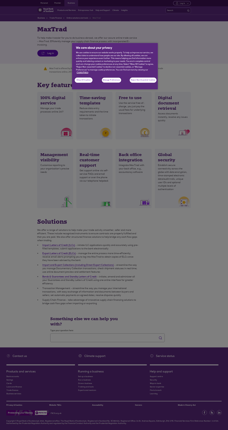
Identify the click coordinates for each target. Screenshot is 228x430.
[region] (115, 66)
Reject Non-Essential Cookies (143, 80)
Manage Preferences (111, 80)
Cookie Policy (82, 73)
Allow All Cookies (83, 80)
